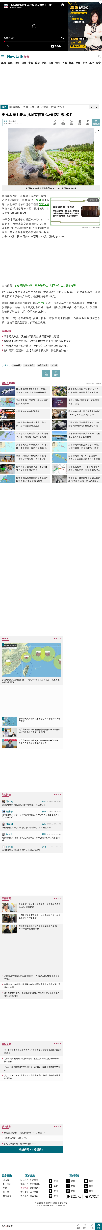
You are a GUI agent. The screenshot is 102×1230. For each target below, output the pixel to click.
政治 (3, 62)
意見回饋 (24, 1192)
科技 (64, 62)
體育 (57, 62)
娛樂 (44, 62)
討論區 (6, 1180)
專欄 (85, 62)
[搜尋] (99, 56)
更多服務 (30, 1175)
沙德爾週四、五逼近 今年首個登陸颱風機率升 (32, 402)
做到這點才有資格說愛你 (28, 411)
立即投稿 (24, 1188)
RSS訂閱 (34, 1180)
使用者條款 (35, 1184)
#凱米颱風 (29, 365)
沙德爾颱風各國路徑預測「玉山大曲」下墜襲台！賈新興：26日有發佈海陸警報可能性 (32, 447)
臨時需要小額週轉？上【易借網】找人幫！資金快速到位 (32, 468)
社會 (24, 62)
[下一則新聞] (96, 107)
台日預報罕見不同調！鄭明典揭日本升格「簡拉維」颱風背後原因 (32, 435)
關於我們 (24, 1180)
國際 (10, 62)
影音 (98, 62)
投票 (5, 1188)
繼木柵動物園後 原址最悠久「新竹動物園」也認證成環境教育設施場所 (84, 391)
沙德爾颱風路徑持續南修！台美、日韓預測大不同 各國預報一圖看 (84, 446)
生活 (37, 62)
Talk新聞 (6, 1184)
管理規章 (34, 1192)
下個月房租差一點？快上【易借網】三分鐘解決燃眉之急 (31, 424)
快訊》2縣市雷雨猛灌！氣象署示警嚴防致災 (83, 402)
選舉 (91, 62)
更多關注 (74, 1175)
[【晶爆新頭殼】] (85, 26)
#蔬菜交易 (42, 365)
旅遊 (71, 62)
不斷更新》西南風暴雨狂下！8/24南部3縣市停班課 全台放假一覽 (84, 424)
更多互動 (7, 1175)
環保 (78, 62)
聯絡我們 (24, 1184)
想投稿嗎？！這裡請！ (31, 1149)
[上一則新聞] (91, 107)
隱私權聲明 (35, 1188)
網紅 (51, 62)
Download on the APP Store (92, 1196)
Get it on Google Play (74, 1196)
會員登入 (24, 1196)
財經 (17, 62)
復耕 (39, 200)
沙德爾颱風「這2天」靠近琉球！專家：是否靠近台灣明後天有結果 (84, 457)
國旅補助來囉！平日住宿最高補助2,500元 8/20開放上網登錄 (84, 413)
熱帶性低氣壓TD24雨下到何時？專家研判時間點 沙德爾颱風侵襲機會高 (84, 469)
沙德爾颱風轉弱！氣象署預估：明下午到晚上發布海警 (45, 285)
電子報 (6, 1192)
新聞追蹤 (7, 1196)
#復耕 (54, 365)
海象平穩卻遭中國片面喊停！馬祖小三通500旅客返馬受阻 (84, 435)
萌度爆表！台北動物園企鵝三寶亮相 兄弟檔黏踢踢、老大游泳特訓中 (84, 480)
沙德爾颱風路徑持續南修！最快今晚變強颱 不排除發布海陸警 (32, 479)
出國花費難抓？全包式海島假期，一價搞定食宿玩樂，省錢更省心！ (32, 457)
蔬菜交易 (44, 204)
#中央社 (16, 365)
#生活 (6, 365)
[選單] (2, 56)
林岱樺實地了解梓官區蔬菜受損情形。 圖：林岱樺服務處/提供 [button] (51, 188)
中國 (30, 62)
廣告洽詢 (34, 1196)
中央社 (42, 303)
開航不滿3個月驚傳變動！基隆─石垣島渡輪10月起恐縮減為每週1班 (32, 391)
